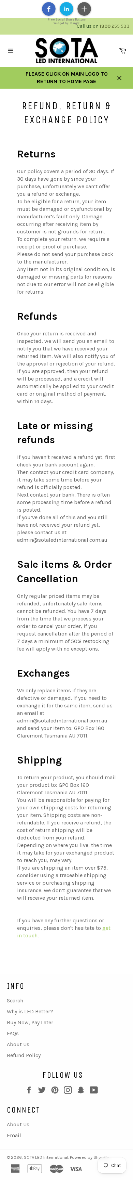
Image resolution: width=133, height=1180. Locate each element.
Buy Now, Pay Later (30, 1022)
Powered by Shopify (89, 1157)
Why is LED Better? (30, 1011)
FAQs (13, 1033)
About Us (18, 1044)
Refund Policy (24, 1055)
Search (15, 1000)
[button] (49, 9)
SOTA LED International (46, 1157)
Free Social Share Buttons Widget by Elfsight (67, 21)
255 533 (115, 26)
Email (14, 1135)
